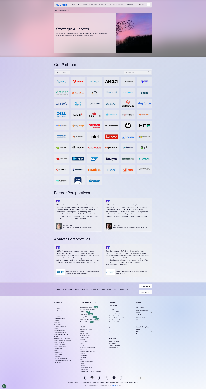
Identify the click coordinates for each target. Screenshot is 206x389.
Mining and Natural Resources (87, 351)
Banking (83, 339)
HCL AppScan (86, 314)
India (137, 319)
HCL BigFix (85, 311)
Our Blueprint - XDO (85, 305)
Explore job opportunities (142, 310)
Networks (57, 356)
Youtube (114, 378)
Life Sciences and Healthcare (87, 347)
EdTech (56, 336)
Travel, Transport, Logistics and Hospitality (90, 371)
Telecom (83, 363)
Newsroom (111, 328)
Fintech (82, 343)
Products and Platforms (88, 302)
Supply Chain (57, 362)
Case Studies (112, 343)
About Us (111, 308)
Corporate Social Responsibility (117, 318)
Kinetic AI (57, 320)
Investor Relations (113, 323)
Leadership (112, 325)
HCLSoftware (129, 4)
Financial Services (84, 337)
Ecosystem (94, 4)
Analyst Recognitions (114, 309)
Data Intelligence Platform (88, 307)
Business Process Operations (61, 334)
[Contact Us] (148, 4)
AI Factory (57, 312)
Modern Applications (60, 330)
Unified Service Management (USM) (63, 360)
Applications (57, 324)
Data (56, 328)
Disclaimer (102, 382)
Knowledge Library (114, 347)
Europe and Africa (140, 317)
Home (55, 10)
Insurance (83, 345)
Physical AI (57, 322)
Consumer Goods (84, 333)
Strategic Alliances (114, 331)
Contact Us (95, 382)
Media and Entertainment (86, 367)
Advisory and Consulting (60, 326)
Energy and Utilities (85, 335)
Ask (140, 4)
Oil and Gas (83, 353)
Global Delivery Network (115, 321)
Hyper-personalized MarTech (89, 319)
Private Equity (83, 355)
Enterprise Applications (60, 332)
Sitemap (126, 382)
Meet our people (140, 307)
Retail (81, 359)
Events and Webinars (114, 345)
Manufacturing (83, 349)
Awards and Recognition (115, 314)
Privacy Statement (110, 382)
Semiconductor (84, 369)
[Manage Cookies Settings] (4, 386)
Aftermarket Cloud (86, 322)
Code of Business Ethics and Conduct (118, 316)
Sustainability (112, 333)
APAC (137, 334)
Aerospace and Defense (86, 329)
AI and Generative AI (59, 305)
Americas (138, 312)
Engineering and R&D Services (62, 338)
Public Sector (83, 357)
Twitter (92, 378)
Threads (121, 378)
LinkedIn (99, 378)
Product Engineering (60, 344)
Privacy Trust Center (114, 329)
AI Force (57, 314)
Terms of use (119, 382)
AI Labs (58, 308)
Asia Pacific (138, 315)
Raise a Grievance (133, 382)
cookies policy (115, 385)
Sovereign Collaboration (88, 317)
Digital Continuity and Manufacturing (63, 340)
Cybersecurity (58, 352)
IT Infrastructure (58, 348)
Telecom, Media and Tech (86, 361)
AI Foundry (57, 316)
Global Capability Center (60, 346)
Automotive (82, 331)
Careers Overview (140, 305)
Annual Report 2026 (114, 312)
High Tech (83, 365)
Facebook (84, 378)
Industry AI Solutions (60, 318)
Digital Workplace (59, 354)
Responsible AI (60, 310)
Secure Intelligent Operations (87, 309)
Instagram (106, 378)
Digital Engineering (59, 342)
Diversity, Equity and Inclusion (116, 319)
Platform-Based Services (61, 358)
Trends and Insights (114, 341)
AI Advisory (57, 307)
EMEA (137, 331)
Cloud (56, 350)
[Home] (61, 5)
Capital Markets (84, 341)
